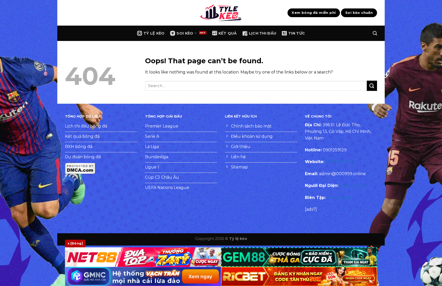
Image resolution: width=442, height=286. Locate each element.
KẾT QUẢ (227, 33)
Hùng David (339, 197)
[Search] (375, 33)
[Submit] (372, 86)
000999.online (340, 161)
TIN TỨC (296, 33)
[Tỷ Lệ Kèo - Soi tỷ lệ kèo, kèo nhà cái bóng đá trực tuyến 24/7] (221, 13)
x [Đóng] (75, 243)
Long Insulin (352, 185)
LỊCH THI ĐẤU (262, 33)
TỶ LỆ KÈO (154, 33)
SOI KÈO (184, 33)
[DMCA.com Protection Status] (80, 168)
